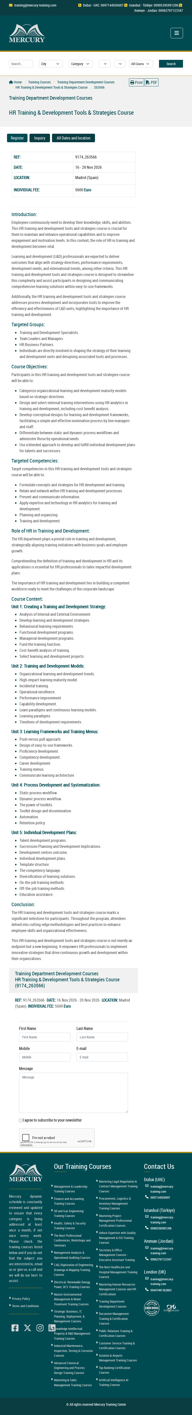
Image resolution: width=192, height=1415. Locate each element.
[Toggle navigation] (176, 33)
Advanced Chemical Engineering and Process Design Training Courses (69, 1368)
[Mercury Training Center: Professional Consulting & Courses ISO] (152, 1307)
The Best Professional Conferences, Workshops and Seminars (72, 1240)
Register (17, 138)
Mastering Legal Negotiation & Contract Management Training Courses (118, 1186)
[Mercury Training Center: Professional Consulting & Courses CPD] (171, 1307)
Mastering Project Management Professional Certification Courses (115, 1220)
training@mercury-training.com (35, 5)
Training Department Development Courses (112, 1304)
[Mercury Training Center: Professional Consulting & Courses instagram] (40, 1328)
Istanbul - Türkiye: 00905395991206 (153, 5)
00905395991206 (161, 1228)
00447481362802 (161, 1290)
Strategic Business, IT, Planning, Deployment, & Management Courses (69, 1316)
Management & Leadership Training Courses (70, 1189)
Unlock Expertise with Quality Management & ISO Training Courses (117, 1237)
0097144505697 (160, 1197)
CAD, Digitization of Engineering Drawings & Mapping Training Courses (73, 1270)
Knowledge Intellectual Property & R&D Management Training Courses (72, 1333)
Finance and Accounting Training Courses (69, 1201)
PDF (153, 82)
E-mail (81, 1048)
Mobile (24, 1048)
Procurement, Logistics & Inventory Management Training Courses (115, 1203)
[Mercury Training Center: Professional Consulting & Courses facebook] (15, 1328)
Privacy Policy (21, 1298)
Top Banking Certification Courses (114, 1370)
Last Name (84, 1028)
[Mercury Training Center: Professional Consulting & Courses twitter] (28, 1328)
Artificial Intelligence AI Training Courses (113, 1382)
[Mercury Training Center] (26, 1172)
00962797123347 (161, 1259)
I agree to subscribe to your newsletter (52, 1120)
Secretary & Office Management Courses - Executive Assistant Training (117, 1255)
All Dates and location (73, 138)
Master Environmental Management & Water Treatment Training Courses (71, 1299)
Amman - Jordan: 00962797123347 (158, 10)
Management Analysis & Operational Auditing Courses (72, 1255)
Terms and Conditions (25, 1306)
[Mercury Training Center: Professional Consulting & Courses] (27, 32)
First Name (27, 1028)
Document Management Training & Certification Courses (114, 1318)
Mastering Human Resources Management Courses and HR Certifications (117, 1289)
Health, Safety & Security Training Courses (70, 1225)
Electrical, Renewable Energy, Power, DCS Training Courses (72, 1284)
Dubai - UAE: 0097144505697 (103, 5)
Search (171, 63)
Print (138, 82)
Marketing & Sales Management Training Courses (73, 1382)
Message (26, 1068)
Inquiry (39, 138)
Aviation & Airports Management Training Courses (118, 1358)
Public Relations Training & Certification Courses (115, 1333)
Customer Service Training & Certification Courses (117, 1345)
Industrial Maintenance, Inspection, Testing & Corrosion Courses (73, 1350)
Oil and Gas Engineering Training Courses (69, 1213)
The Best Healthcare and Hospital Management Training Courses (118, 1272)
